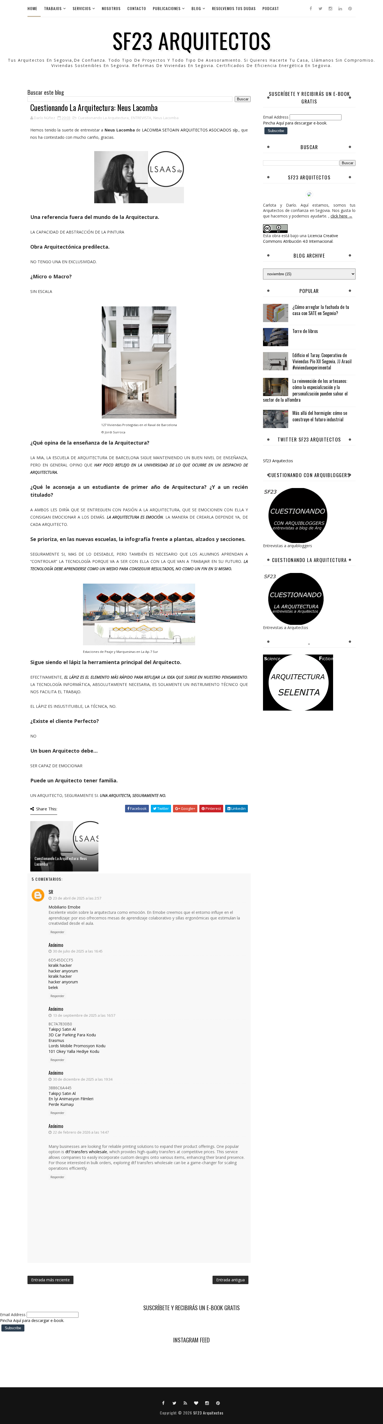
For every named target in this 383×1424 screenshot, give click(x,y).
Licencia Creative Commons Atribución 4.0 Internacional (300, 238)
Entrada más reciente (50, 1279)
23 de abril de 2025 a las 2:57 (77, 898)
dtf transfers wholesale (86, 1151)
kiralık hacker (60, 965)
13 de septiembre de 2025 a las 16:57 (84, 1015)
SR (51, 892)
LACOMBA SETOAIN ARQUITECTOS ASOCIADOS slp (189, 130)
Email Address (276, 117)
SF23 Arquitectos (191, 40)
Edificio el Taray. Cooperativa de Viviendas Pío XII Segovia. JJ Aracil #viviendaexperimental (322, 361)
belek (53, 987)
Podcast (270, 8)
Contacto (136, 8)
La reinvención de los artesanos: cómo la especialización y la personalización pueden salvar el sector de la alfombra (305, 390)
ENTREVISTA (141, 117)
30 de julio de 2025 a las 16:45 (78, 951)
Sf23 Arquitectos (278, 460)
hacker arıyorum (63, 971)
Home (32, 8)
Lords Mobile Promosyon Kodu (77, 1045)
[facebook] (310, 8)
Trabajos (53, 8)
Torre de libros (305, 331)
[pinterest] (350, 8)
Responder (57, 932)
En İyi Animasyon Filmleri (71, 1098)
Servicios (82, 8)
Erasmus (56, 1040)
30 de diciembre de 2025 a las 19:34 (82, 1079)
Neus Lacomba (166, 117)
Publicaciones (167, 8)
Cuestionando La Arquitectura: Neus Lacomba (60, 861)
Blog (196, 8)
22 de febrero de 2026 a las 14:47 (81, 1132)
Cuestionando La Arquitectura (103, 117)
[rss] (185, 1402)
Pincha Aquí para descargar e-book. (295, 123)
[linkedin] (340, 8)
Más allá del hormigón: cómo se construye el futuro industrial (319, 416)
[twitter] (320, 8)
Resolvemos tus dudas (234, 8)
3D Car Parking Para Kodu (72, 1034)
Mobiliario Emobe (64, 907)
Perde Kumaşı (61, 1104)
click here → (341, 216)
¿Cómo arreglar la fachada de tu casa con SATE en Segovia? (320, 310)
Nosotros (111, 8)
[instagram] (330, 8)
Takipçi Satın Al (62, 1029)
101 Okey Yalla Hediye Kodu (74, 1051)
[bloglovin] (196, 1402)
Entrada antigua (230, 1279)
